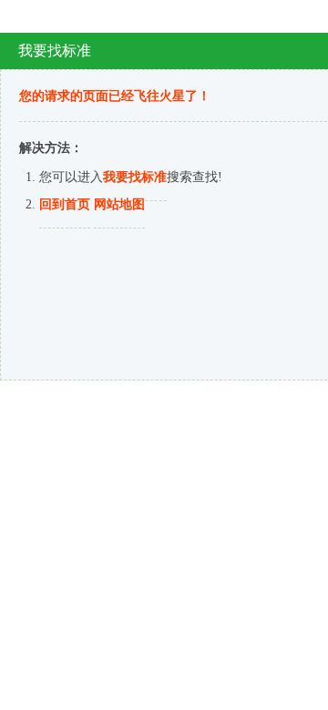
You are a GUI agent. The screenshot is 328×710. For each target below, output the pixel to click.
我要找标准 (135, 177)
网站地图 (119, 204)
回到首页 (64, 204)
